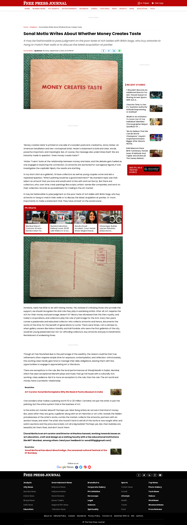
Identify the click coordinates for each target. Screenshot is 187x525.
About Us (48, 516)
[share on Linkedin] (114, 50)
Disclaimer (81, 516)
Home (27, 9)
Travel (124, 505)
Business (84, 9)
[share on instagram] (155, 475)
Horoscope (93, 496)
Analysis (28, 482)
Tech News (153, 491)
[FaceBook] (76, 467)
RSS (132, 516)
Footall (124, 491)
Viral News (153, 500)
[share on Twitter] (109, 50)
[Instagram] (85, 467)
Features (104, 9)
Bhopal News (29, 500)
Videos (151, 496)
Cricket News (127, 487)
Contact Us (107, 516)
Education (142, 9)
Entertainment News (62, 482)
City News (28, 487)
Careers (71, 516)
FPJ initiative (94, 491)
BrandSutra (93, 482)
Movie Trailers (58, 500)
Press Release (155, 509)
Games (94, 9)
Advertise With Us (121, 516)
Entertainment (69, 9)
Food (123, 509)
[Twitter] (80, 467)
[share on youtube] (160, 475)
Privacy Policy (94, 516)
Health (124, 500)
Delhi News (28, 505)
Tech (152, 9)
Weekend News (155, 505)
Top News (153, 482)
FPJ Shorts (53, 9)
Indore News (29, 496)
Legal (90, 500)
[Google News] (65, 467)
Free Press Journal (45, 3)
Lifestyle (125, 496)
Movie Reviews (58, 496)
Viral (131, 9)
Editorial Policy (60, 516)
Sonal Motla (28, 51)
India (114, 9)
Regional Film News (60, 505)
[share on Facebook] (103, 50)
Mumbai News (39, 9)
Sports (123, 9)
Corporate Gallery (97, 487)
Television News (59, 509)
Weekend (33, 27)
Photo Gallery (155, 487)
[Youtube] (89, 467)
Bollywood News (59, 487)
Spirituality (93, 509)
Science (91, 505)
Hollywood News (59, 491)
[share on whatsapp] (119, 50)
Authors (139, 516)
